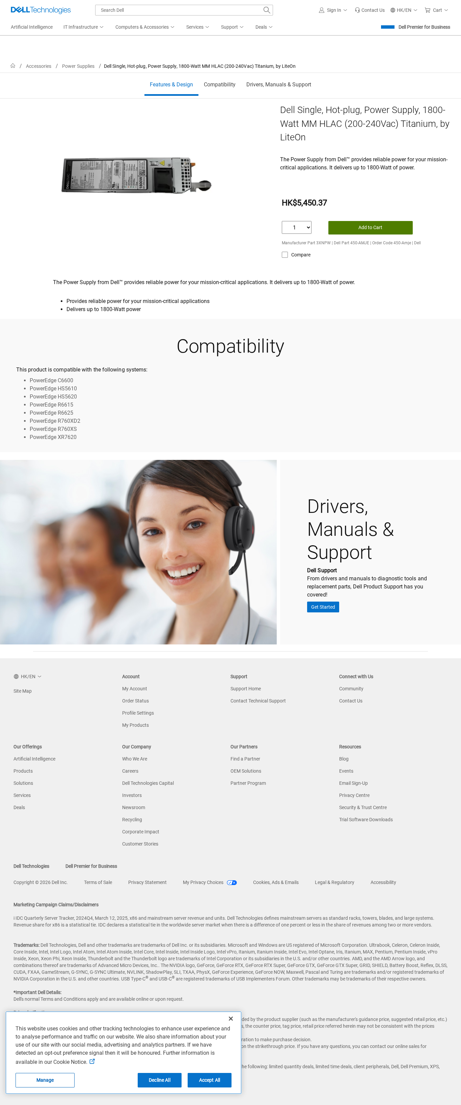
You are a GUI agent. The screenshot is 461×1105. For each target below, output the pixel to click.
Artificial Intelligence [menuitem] (32, 27)
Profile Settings (138, 713)
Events (346, 771)
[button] (334, 10)
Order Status (135, 700)
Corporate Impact (140, 831)
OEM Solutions (246, 771)
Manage (45, 1080)
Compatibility (220, 84)
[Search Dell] (267, 10)
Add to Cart (370, 227)
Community (351, 688)
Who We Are (134, 759)
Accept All (209, 1080)
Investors (132, 795)
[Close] (230, 1018)
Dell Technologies (31, 866)
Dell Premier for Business (424, 27)
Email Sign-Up (353, 783)
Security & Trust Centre (363, 807)
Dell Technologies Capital (148, 783)
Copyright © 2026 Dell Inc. (40, 882)
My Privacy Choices (203, 882)
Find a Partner (245, 759)
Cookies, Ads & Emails (276, 882)
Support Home (246, 688)
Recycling (132, 819)
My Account (134, 688)
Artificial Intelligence (34, 759)
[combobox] (184, 10)
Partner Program (248, 783)
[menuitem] (84, 27)
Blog (344, 759)
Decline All (159, 1080)
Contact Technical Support (258, 700)
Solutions (23, 783)
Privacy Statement (147, 882)
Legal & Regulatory (334, 882)
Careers (130, 771)
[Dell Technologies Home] (41, 10)
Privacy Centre (354, 795)
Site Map (22, 691)
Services (22, 795)
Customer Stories (140, 844)
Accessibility (383, 882)
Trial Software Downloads (366, 819)
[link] (369, 10)
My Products (135, 725)
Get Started (323, 607)
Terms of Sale (98, 882)
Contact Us (350, 700)
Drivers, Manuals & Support (278, 84)
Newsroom (133, 807)
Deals (19, 807)
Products (23, 771)
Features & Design (171, 84)
